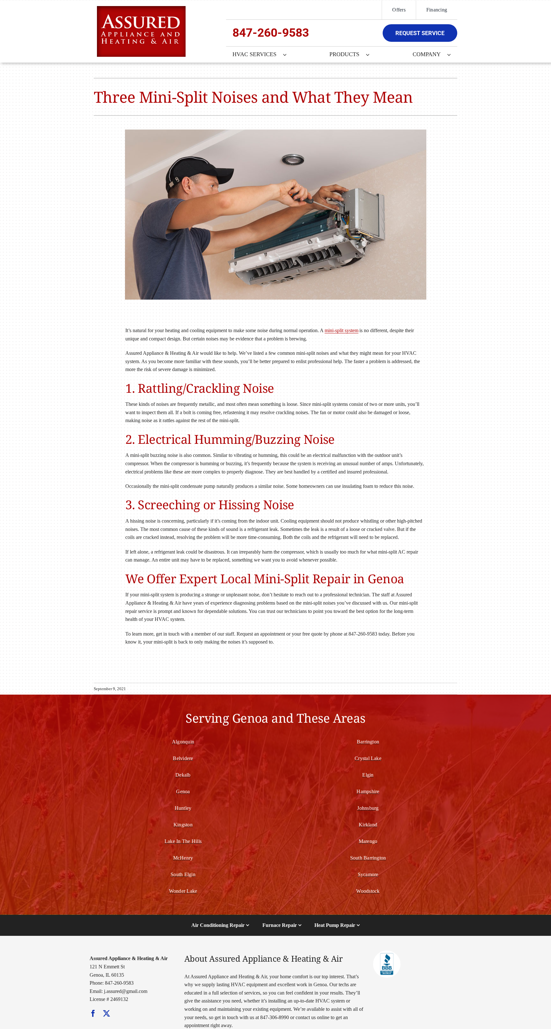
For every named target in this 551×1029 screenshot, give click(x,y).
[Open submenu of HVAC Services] (288, 55)
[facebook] (93, 1013)
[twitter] (106, 1013)
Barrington (368, 741)
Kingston (183, 824)
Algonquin (183, 741)
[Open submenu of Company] (452, 55)
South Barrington (368, 858)
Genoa (183, 791)
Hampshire (367, 791)
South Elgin (183, 874)
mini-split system (341, 330)
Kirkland (368, 824)
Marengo (368, 841)
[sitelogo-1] (141, 8)
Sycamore (368, 874)
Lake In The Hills (183, 841)
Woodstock (367, 891)
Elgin (367, 775)
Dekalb (182, 775)
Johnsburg (367, 808)
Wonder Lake (183, 891)
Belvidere (183, 758)
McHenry (183, 858)
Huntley (183, 808)
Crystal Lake (368, 758)
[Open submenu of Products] (371, 55)
